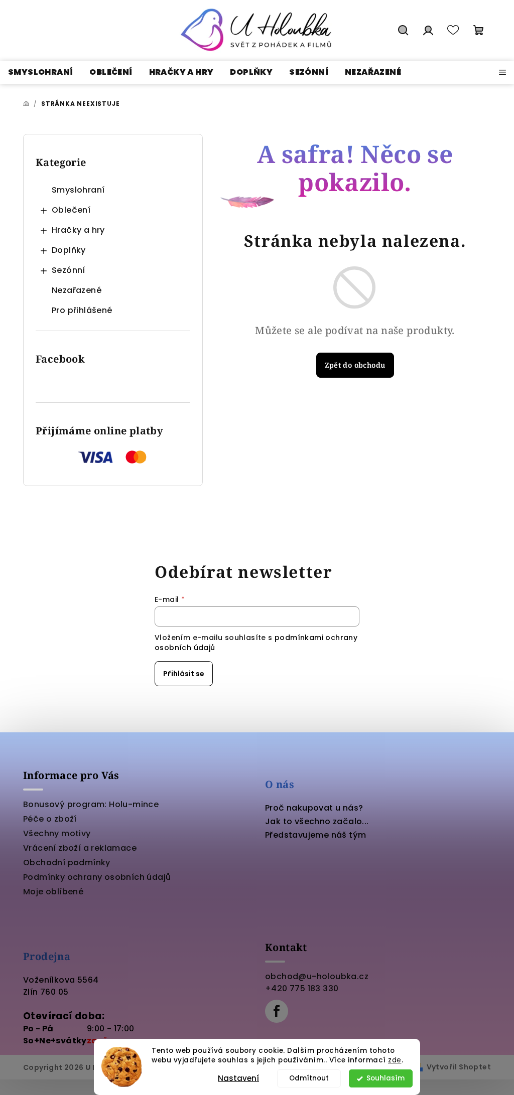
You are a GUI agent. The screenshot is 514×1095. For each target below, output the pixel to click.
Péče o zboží (50, 819)
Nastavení (238, 1078)
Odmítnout (309, 1078)
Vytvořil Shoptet (459, 1067)
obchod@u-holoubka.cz (316, 976)
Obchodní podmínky (66, 862)
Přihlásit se (183, 674)
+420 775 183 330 (301, 988)
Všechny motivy (57, 833)
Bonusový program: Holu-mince (91, 804)
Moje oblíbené (53, 891)
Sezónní (68, 270)
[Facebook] (276, 1011)
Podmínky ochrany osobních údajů (97, 877)
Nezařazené (76, 290)
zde (395, 1060)
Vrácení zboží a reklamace (80, 848)
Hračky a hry (78, 230)
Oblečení (71, 210)
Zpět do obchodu (355, 365)
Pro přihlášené (82, 310)
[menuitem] (40, 72)
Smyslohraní (78, 190)
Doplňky (69, 250)
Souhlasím (385, 1078)
